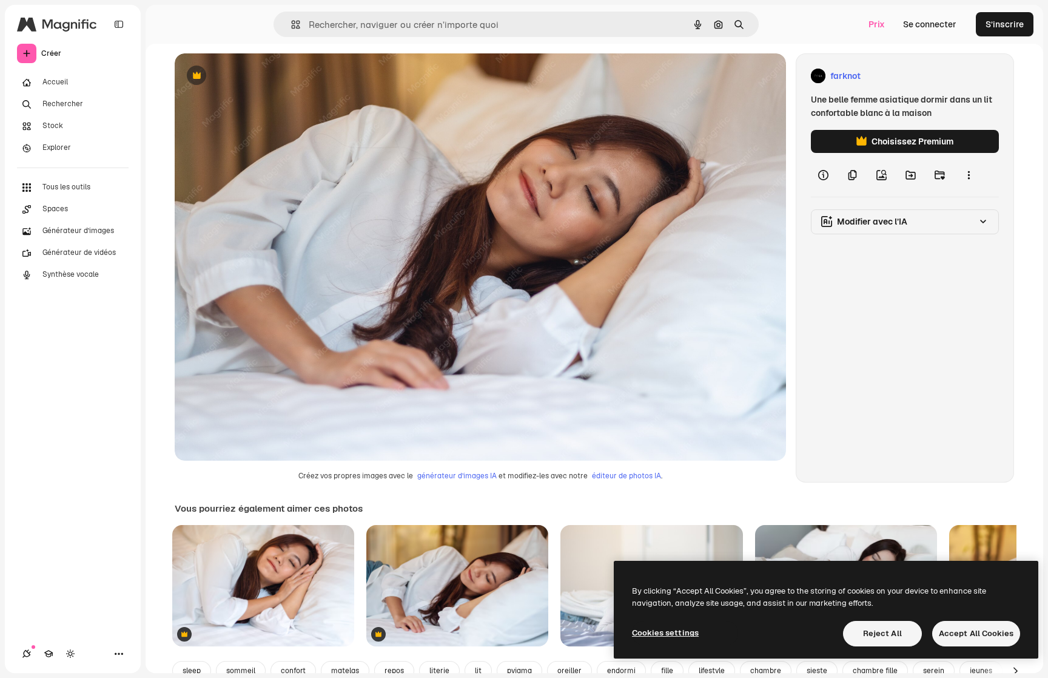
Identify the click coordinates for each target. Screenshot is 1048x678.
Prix (876, 24)
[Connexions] (26, 653)
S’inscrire (1005, 24)
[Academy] (48, 653)
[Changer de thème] (70, 653)
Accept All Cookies (976, 633)
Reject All (882, 633)
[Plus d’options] (968, 175)
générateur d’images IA (457, 476)
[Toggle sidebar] (119, 24)
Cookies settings (665, 633)
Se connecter (929, 24)
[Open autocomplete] (290, 24)
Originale (254, 76)
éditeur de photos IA (626, 476)
